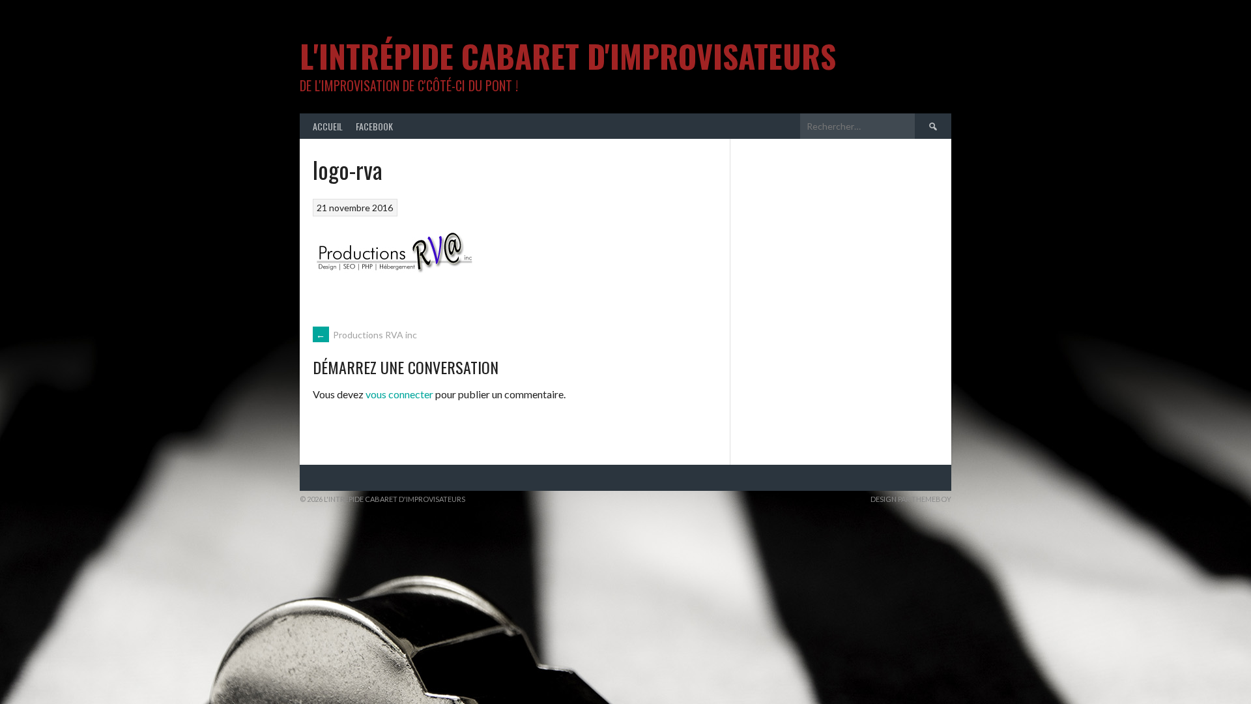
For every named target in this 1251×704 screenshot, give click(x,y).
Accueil (328, 126)
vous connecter (399, 394)
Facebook (374, 126)
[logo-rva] (394, 292)
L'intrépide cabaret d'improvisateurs (568, 56)
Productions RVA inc (366, 334)
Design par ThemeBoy (910, 499)
